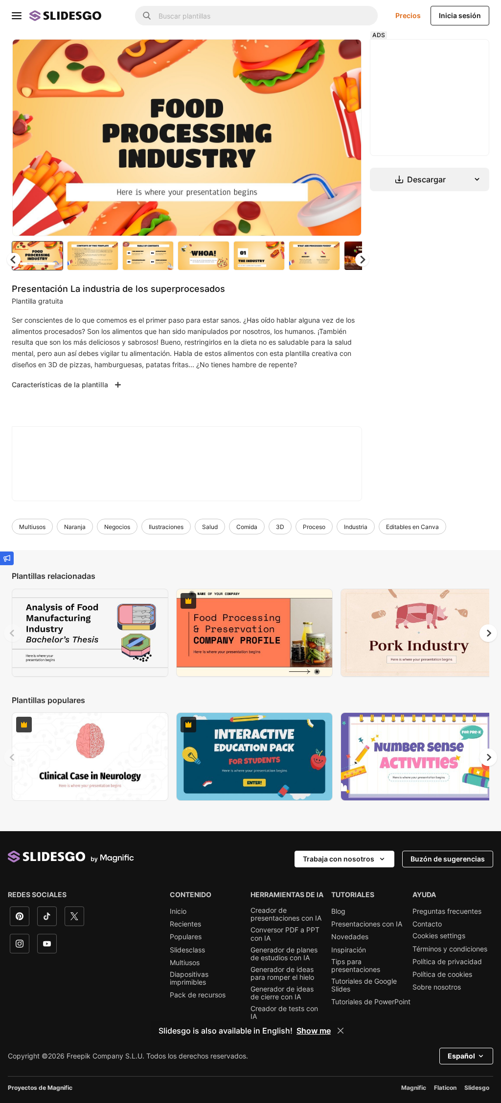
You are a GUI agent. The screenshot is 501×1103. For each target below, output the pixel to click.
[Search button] (147, 15)
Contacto (427, 924)
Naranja (75, 526)
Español (461, 1056)
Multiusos (32, 526)
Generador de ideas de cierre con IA (282, 993)
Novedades (349, 937)
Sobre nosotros (436, 987)
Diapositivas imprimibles (189, 978)
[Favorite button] (319, 55)
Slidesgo (476, 1087)
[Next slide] (347, 137)
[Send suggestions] (7, 558)
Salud (210, 526)
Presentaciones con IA (366, 924)
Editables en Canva (412, 526)
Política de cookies (442, 974)
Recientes (185, 924)
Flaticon (445, 1087)
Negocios (117, 526)
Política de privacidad (447, 962)
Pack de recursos (198, 995)
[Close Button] (340, 1030)
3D (280, 526)
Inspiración (348, 950)
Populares (186, 937)
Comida (246, 526)
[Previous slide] (13, 633)
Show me (313, 1030)
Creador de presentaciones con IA (285, 914)
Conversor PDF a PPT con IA (284, 934)
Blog (338, 911)
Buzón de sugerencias (447, 859)
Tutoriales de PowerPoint (370, 1002)
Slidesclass (187, 950)
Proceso (314, 526)
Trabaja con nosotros (338, 859)
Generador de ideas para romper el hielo (282, 973)
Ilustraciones (166, 526)
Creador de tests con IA (284, 1012)
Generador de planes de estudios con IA (284, 954)
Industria (355, 526)
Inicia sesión (460, 15)
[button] (362, 259)
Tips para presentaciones (355, 965)
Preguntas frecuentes (446, 911)
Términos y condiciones (449, 949)
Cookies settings (438, 936)
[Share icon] (345, 55)
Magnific (413, 1087)
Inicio (178, 911)
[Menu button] (17, 16)
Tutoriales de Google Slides (364, 985)
